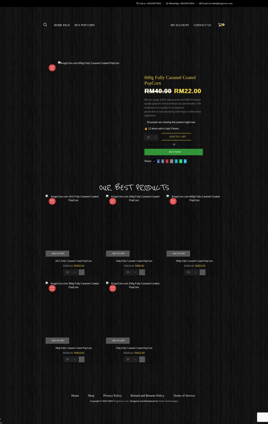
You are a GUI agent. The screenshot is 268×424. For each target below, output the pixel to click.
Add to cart (177, 136)
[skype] (185, 161)
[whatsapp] (181, 161)
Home (75, 395)
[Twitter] (154, 161)
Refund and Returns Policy (147, 395)
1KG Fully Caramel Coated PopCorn (73, 261)
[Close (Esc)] (0, 419)
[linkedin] (176, 161)
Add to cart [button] (58, 253)
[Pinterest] (167, 161)
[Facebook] (158, 161)
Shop (91, 395)
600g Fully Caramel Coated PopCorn (194, 261)
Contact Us (202, 25)
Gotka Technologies (168, 401)
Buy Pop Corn (85, 25)
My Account (180, 25)
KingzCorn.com (121, 401)
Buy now (175, 152)
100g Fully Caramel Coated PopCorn (134, 261)
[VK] (163, 161)
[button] (82, 272)
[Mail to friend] (171, 161)
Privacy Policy (112, 395)
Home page (62, 25)
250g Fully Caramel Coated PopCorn (134, 348)
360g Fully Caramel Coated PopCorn (73, 348)
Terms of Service (184, 395)
